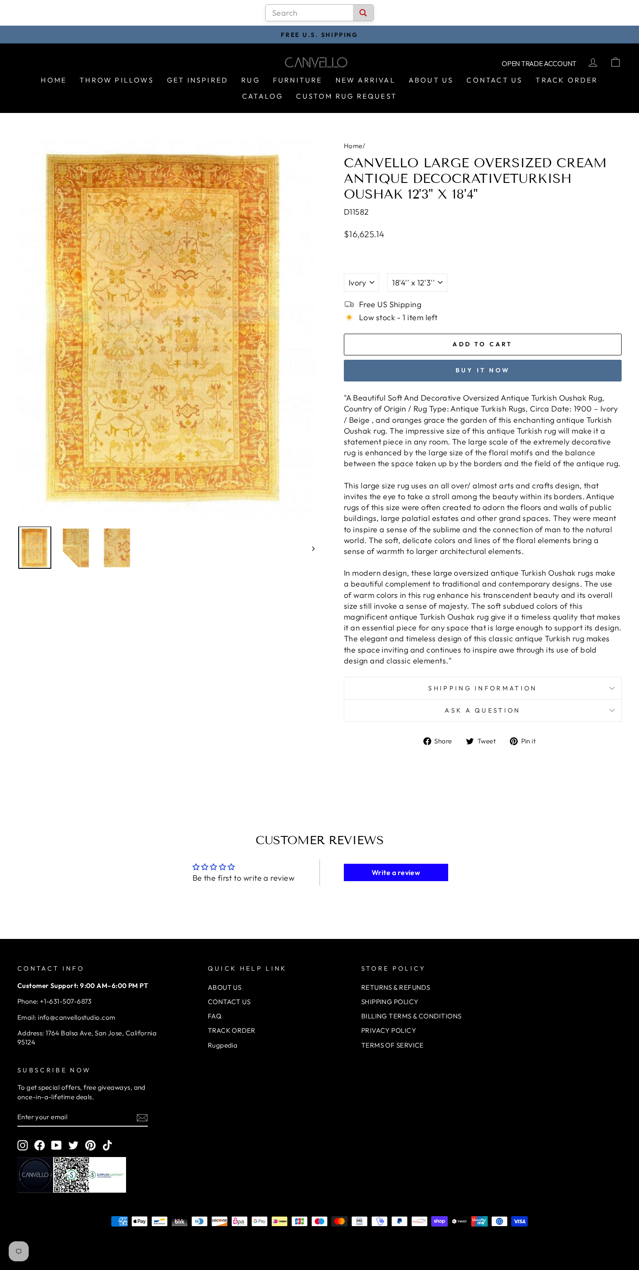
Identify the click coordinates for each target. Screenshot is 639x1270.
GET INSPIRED (197, 80)
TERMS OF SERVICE (392, 1045)
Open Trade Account (539, 63)
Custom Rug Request (346, 96)
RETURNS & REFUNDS (395, 987)
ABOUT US (225, 987)
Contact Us (494, 80)
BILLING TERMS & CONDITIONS (411, 1016)
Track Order (567, 80)
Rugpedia (223, 1045)
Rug (250, 80)
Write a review (396, 872)
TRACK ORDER (232, 1030)
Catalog (262, 96)
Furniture (298, 80)
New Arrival (366, 80)
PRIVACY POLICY (388, 1030)
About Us (431, 80)
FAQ (214, 1016)
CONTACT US (229, 1002)
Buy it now (483, 370)
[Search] (363, 13)
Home (54, 80)
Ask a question (482, 710)
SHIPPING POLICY (390, 1002)
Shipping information (482, 688)
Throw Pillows (117, 80)
